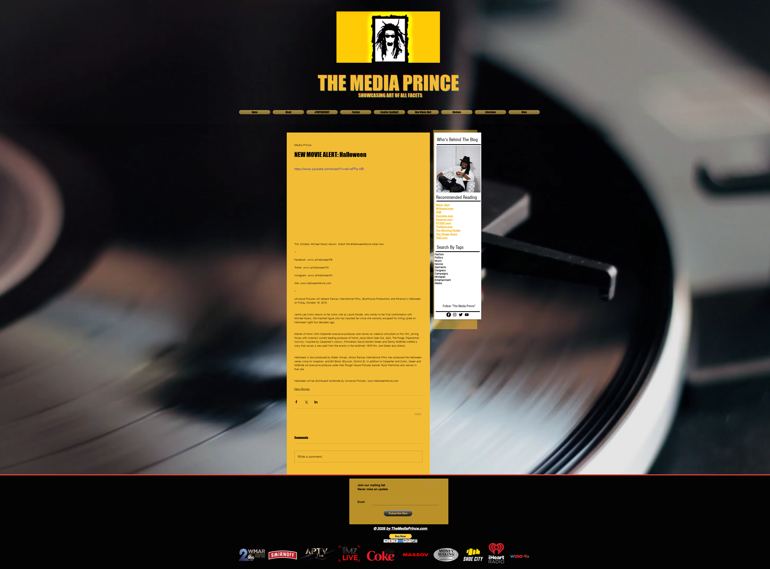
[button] (400, 538)
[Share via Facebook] (296, 402)
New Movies (302, 389)
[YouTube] (466, 314)
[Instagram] (454, 314)
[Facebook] (448, 314)
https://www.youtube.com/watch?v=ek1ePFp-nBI (329, 169)
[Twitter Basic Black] (460, 314)
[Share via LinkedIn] (316, 402)
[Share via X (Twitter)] (306, 402)
